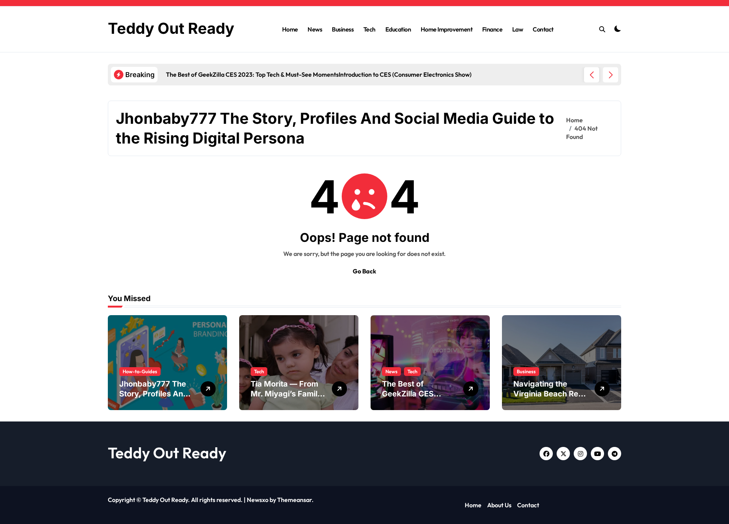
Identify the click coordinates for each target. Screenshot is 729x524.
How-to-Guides (140, 371)
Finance (492, 29)
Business (342, 29)
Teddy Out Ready (171, 28)
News (315, 29)
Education (398, 29)
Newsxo (257, 499)
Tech (369, 29)
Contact (543, 29)
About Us (499, 505)
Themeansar (294, 499)
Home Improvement (446, 29)
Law (517, 29)
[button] (610, 74)
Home (290, 29)
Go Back (364, 271)
